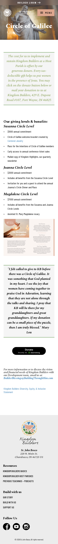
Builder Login (27, 2)
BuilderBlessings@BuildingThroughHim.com (28, 378)
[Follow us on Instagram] (26, 526)
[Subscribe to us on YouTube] (16, 526)
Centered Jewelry (15, 140)
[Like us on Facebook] (6, 526)
